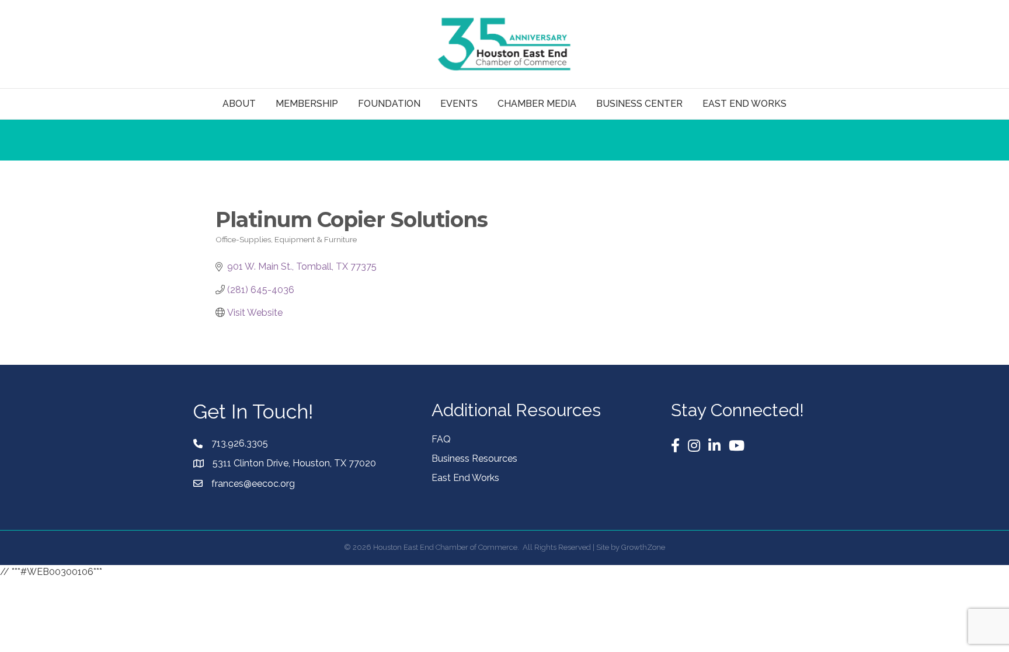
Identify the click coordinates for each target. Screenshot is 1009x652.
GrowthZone (643, 547)
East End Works (465, 477)
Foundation (389, 103)
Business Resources (474, 458)
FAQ (441, 439)
